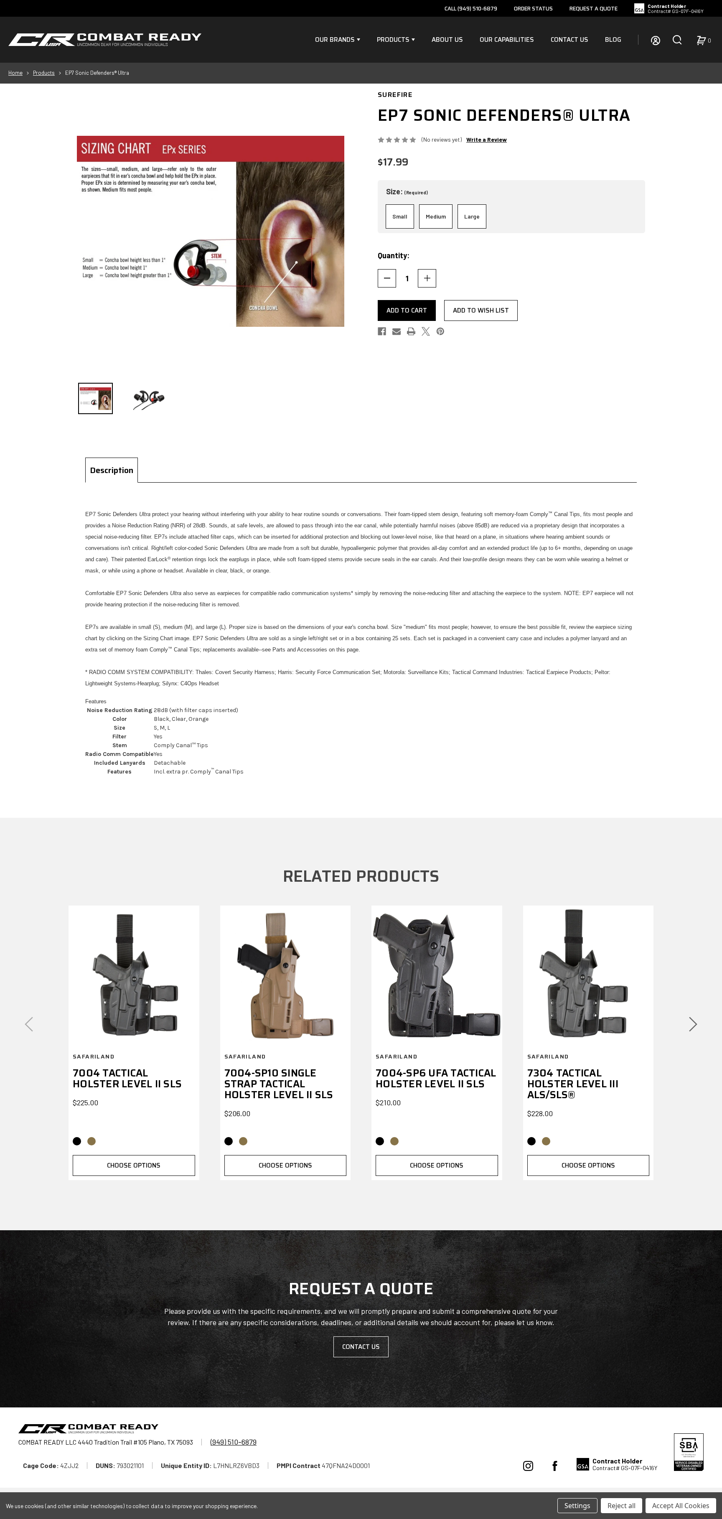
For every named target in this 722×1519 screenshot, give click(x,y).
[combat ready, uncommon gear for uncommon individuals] (88, 1430)
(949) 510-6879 (234, 1441)
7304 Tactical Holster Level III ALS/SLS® (572, 1084)
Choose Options (133, 1165)
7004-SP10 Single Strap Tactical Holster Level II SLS (278, 1084)
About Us (447, 40)
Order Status (533, 8)
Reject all (622, 1505)
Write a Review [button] (486, 139)
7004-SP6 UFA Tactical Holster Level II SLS (436, 1078)
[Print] (411, 331)
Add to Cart (406, 310)
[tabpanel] (361, 642)
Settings (577, 1505)
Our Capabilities (507, 40)
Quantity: (393, 255)
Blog (613, 40)
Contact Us (569, 40)
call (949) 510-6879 (471, 8)
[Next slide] (693, 1024)
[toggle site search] (677, 39)
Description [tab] (111, 470)
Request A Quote (593, 8)
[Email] (396, 331)
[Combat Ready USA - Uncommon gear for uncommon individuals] (104, 39)
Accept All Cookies (680, 1505)
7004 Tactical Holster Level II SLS (127, 1078)
